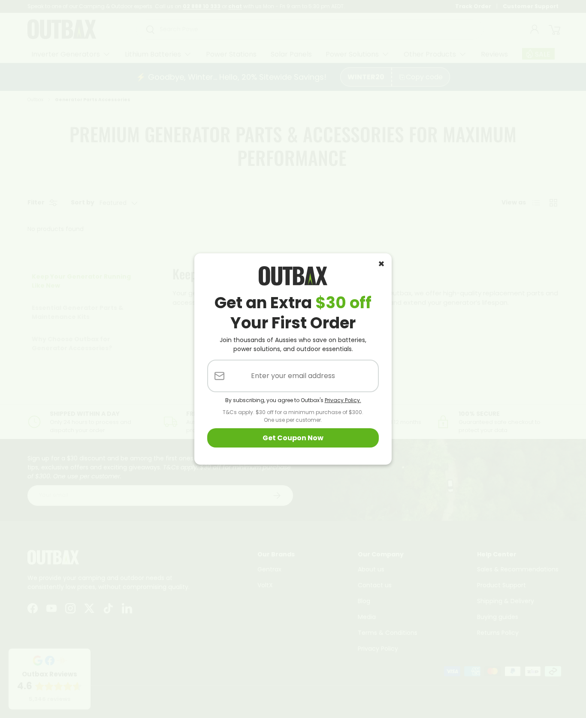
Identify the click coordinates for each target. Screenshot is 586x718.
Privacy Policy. (343, 400)
